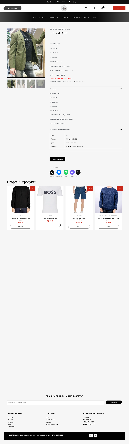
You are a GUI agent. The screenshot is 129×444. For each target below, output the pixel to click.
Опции (20, 226)
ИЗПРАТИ (114, 402)
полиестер (80, 146)
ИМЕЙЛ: (48, 422)
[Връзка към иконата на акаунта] (94, 8)
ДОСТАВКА (87, 417)
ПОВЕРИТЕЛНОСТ (89, 424)
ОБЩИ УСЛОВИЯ (88, 422)
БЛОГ (9, 424)
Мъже (52, 29)
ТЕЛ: (47, 418)
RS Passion (15, 435)
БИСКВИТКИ (87, 420)
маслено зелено (71, 143)
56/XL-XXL (74, 139)
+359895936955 (50, 420)
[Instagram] (51, 2)
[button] (35, 17)
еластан (68, 146)
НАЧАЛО (10, 418)
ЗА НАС (10, 420)
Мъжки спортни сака (62, 29)
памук (74, 146)
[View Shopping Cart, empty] (102, 8)
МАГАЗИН (11, 422)
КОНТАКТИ (11, 426)
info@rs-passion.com (52, 424)
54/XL (68, 139)
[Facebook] (47, 2)
